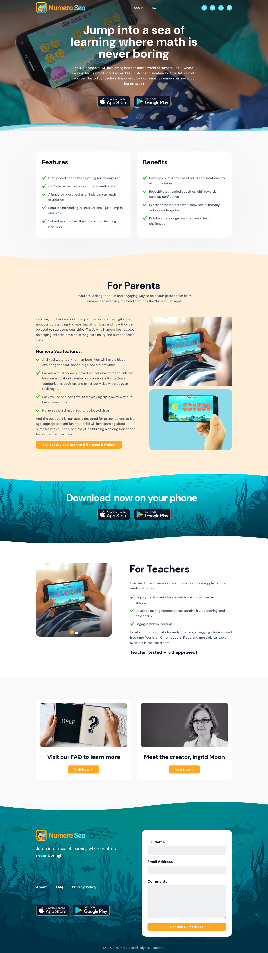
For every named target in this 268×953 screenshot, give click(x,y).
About (138, 8)
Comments (157, 881)
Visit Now (82, 769)
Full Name (156, 842)
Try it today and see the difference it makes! (79, 445)
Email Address (160, 861)
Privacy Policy (84, 887)
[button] (72, 632)
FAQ (153, 8)
